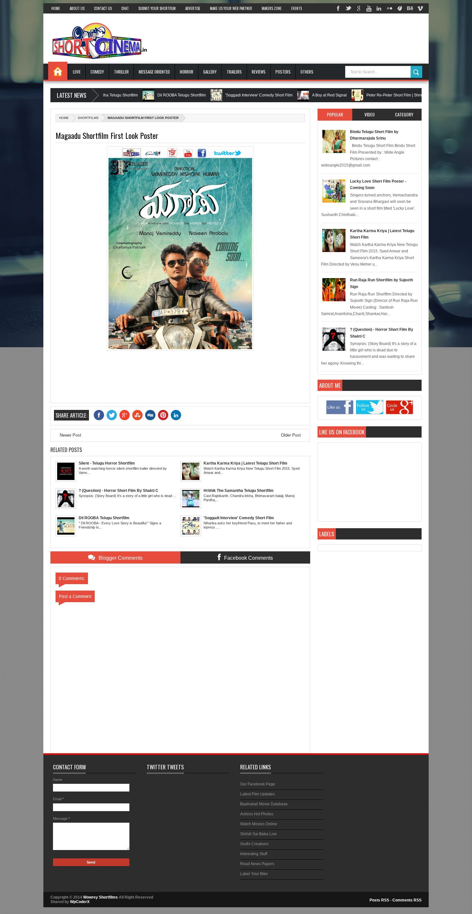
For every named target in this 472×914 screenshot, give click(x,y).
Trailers (234, 71)
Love (77, 71)
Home (55, 8)
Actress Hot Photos (256, 814)
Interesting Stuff (253, 854)
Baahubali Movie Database (264, 804)
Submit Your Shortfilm (157, 8)
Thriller (121, 71)
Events (296, 8)
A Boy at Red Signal (304, 95)
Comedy (97, 71)
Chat (125, 8)
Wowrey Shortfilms (100, 897)
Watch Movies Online (258, 824)
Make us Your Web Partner (231, 8)
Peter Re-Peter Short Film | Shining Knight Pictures (385, 95)
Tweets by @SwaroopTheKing (170, 782)
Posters (283, 71)
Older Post (291, 435)
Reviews (259, 71)
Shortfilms (88, 118)
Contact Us (103, 8)
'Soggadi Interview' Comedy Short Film (233, 95)
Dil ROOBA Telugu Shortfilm (156, 95)
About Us (77, 8)
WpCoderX (80, 902)
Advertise (192, 8)
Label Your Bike (254, 874)
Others (307, 71)
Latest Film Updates (257, 794)
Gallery (210, 71)
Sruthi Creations (254, 844)
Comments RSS (407, 900)
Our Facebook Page (257, 784)
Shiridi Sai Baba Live (258, 834)
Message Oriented (154, 71)
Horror (186, 71)
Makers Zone (272, 8)
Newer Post (70, 435)
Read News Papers (257, 864)
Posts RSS (379, 900)
